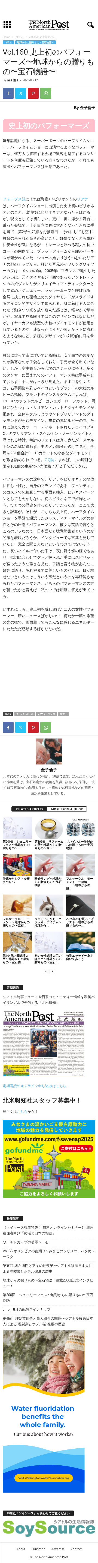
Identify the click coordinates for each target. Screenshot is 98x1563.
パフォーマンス (46, 714)
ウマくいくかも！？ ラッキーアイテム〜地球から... (48, 922)
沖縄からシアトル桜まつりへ (16, 880)
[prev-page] (45, 971)
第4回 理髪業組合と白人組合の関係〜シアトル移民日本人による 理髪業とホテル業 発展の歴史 (48, 1321)
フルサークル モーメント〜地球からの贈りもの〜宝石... (16, 922)
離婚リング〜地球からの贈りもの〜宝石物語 (48, 881)
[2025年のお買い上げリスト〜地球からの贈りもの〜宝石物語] (80, 905)
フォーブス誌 (14, 199)
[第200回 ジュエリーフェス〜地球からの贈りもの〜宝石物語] (17, 828)
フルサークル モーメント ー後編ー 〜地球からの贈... (79, 883)
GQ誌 (49, 460)
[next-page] (52, 971)
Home (6, 37)
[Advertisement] (49, 9)
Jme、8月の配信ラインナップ (26, 1309)
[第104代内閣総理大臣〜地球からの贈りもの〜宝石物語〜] (17, 942)
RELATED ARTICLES (29, 809)
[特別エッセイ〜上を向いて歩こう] (80, 942)
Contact (76, 1549)
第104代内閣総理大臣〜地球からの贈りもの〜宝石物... (16, 958)
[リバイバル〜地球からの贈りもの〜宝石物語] (80, 828)
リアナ (82, 199)
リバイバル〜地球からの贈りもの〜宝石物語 (79, 844)
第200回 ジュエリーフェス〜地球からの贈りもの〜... (17, 844)
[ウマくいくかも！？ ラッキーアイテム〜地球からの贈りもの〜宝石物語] (49, 905)
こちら (22, 1112)
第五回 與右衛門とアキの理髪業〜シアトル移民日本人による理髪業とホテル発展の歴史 (47, 1268)
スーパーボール (24, 714)
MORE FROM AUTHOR (67, 809)
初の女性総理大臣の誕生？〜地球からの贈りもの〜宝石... (48, 958)
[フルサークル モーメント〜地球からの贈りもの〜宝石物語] (17, 905)
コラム (20, 37)
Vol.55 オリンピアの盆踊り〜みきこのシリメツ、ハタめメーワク (49, 1254)
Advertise (58, 1549)
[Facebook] (8, 93)
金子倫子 (13, 80)
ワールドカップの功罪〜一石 (26, 1242)
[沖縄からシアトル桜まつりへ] (17, 865)
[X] (20, 93)
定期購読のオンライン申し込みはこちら (34, 1086)
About (21, 1549)
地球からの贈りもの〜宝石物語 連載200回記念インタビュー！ (48, 1283)
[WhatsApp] (45, 93)
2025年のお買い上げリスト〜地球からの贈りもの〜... (80, 922)
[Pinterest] (33, 93)
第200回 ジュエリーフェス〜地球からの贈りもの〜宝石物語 (48, 1298)
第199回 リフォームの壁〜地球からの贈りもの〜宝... (49, 844)
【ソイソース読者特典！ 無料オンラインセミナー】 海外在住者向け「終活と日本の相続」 (48, 1230)
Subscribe (38, 1549)
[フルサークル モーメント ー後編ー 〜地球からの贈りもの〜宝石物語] (80, 865)
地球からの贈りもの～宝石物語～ (35, 42)
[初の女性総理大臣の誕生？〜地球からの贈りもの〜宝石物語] (49, 942)
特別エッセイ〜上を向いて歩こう (79, 957)
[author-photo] (49, 751)
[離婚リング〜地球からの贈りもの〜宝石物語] (49, 865)
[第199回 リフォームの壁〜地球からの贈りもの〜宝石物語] (49, 828)
